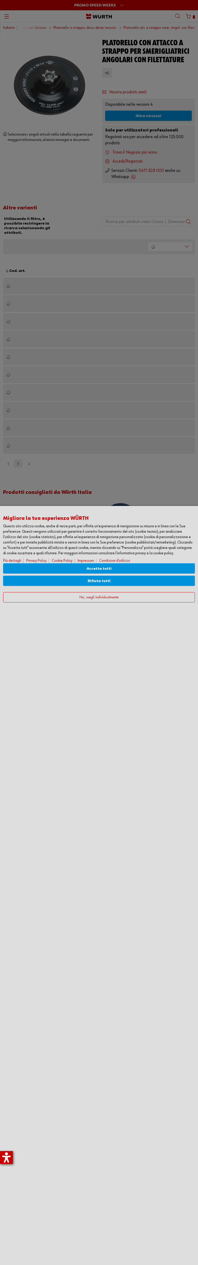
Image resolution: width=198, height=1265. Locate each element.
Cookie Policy (62, 561)
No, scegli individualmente (99, 597)
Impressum (86, 561)
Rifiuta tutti (99, 581)
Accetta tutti (99, 569)
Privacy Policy (36, 561)
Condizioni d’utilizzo (114, 561)
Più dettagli (12, 561)
